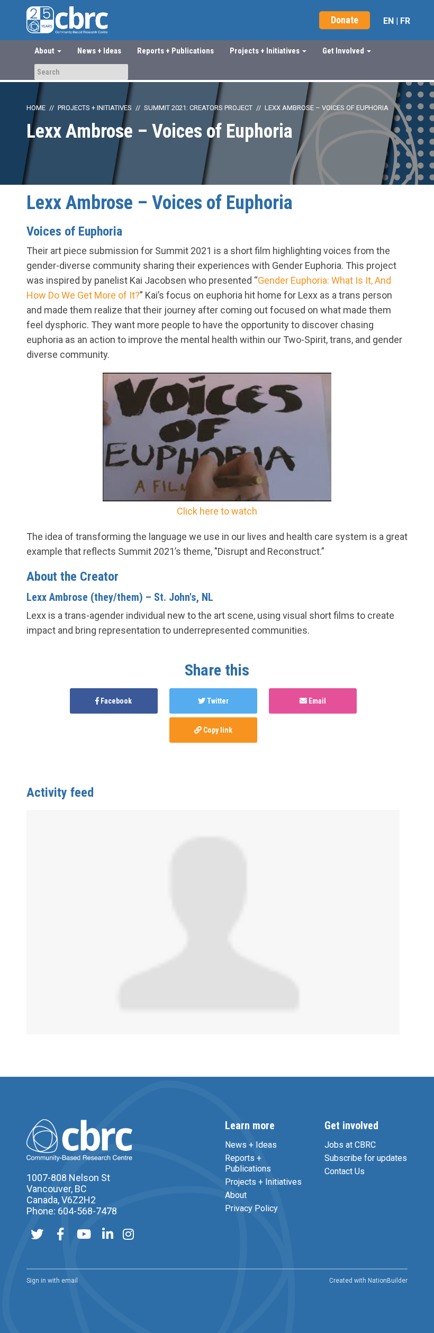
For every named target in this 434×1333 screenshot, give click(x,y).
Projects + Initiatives (95, 108)
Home (36, 108)
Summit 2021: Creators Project (198, 108)
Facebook (115, 701)
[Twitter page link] (37, 1235)
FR (405, 21)
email (69, 1280)
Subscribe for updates (365, 1158)
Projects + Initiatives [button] (265, 51)
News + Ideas (99, 51)
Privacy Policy (251, 1208)
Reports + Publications (175, 51)
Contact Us (344, 1171)
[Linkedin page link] (108, 1235)
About (236, 1195)
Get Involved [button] (344, 51)
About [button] (45, 51)
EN (388, 21)
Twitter (217, 701)
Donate (344, 19)
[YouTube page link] (84, 1235)
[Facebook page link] (60, 1235)
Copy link (217, 730)
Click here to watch (217, 511)
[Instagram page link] (128, 1235)
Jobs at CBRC (350, 1145)
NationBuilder (388, 1280)
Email (316, 701)
